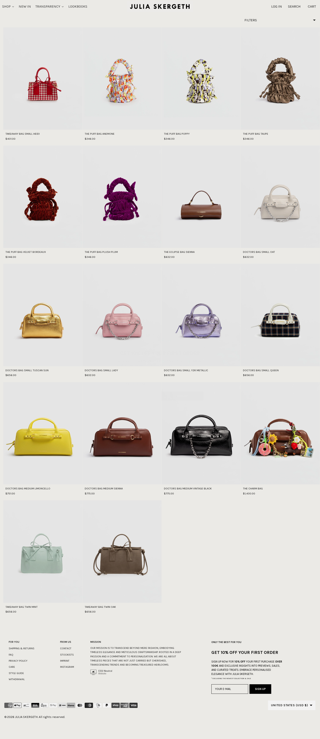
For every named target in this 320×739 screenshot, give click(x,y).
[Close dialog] (204, 342)
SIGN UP (182, 390)
